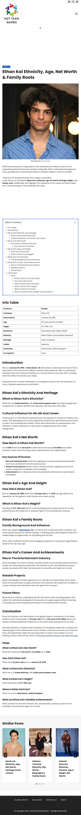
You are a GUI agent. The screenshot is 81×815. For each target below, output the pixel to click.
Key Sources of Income (24, 246)
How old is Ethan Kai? (23, 281)
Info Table (12, 227)
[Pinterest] (77, 1)
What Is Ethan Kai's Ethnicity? (23, 235)
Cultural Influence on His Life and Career (28, 238)
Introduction (13, 230)
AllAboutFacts (21, 800)
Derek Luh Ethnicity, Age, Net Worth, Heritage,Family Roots (13, 767)
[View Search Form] (40, 27)
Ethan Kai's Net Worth (17, 241)
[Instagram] (73, 1)
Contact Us (51, 800)
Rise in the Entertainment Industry (25, 265)
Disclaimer (37, 800)
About (63, 800)
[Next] (75, 755)
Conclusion (12, 273)
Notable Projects (18, 268)
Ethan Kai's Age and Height (19, 249)
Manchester (24, 530)
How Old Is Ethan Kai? (20, 251)
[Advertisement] (40, 46)
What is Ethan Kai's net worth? (27, 278)
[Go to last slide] (5, 755)
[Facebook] (69, 1)
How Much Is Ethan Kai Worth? (23, 243)
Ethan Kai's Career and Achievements (24, 262)
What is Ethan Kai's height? (25, 286)
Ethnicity (6, 66)
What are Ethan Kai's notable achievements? (33, 292)
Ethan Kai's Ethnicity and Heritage (22, 233)
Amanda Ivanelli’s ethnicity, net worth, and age (57, 635)
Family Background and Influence (25, 259)
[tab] (36, 783)
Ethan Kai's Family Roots (18, 257)
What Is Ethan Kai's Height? (22, 254)
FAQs (13, 276)
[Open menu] (76, 14)
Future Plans (16, 270)
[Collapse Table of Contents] (75, 222)
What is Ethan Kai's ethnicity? (26, 284)
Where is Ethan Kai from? (25, 289)
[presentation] (13, 742)
